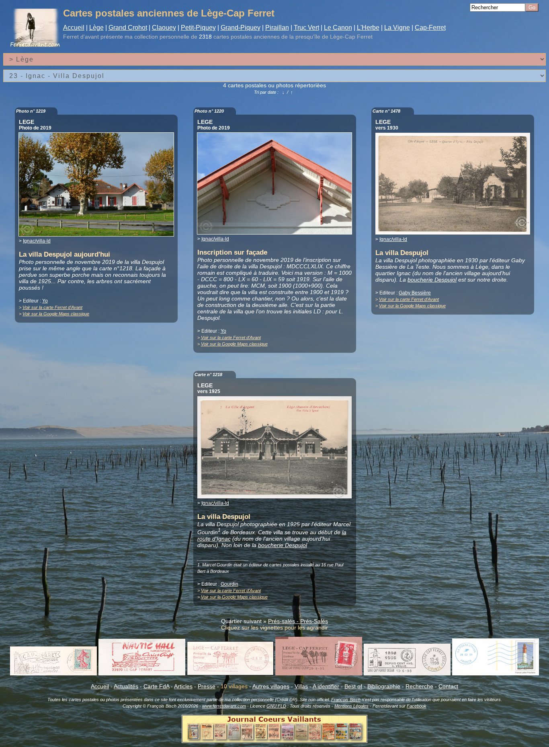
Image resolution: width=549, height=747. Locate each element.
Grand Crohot (128, 27)
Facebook (416, 706)
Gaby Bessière (415, 293)
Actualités (126, 686)
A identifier (326, 686)
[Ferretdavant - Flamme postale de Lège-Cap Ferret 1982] (230, 673)
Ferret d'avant (81, 36)
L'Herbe (368, 27)
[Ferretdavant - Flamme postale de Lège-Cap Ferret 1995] (318, 673)
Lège (96, 27)
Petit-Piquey (198, 27)
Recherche (419, 686)
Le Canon (338, 27)
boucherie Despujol (432, 279)
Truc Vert (306, 27)
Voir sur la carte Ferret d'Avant (52, 307)
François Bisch (346, 699)
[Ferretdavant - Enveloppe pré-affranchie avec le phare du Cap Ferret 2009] (495, 673)
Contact (448, 686)
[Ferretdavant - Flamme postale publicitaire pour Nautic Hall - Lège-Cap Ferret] (141, 673)
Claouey (164, 27)
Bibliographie (383, 686)
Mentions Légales (351, 706)
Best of (353, 686)
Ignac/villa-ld (37, 241)
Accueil (73, 27)
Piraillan (277, 27)
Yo (45, 301)
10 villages (234, 686)
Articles (183, 686)
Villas (301, 686)
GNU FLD (276, 706)
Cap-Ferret (430, 27)
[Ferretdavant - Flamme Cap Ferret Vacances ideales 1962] (53, 673)
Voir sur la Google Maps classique (56, 313)
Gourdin (229, 584)
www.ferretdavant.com (224, 706)
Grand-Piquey (240, 27)
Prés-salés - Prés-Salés (298, 621)
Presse (206, 686)
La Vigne (397, 27)
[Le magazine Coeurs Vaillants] (274, 740)
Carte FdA (156, 686)
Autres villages (270, 686)
